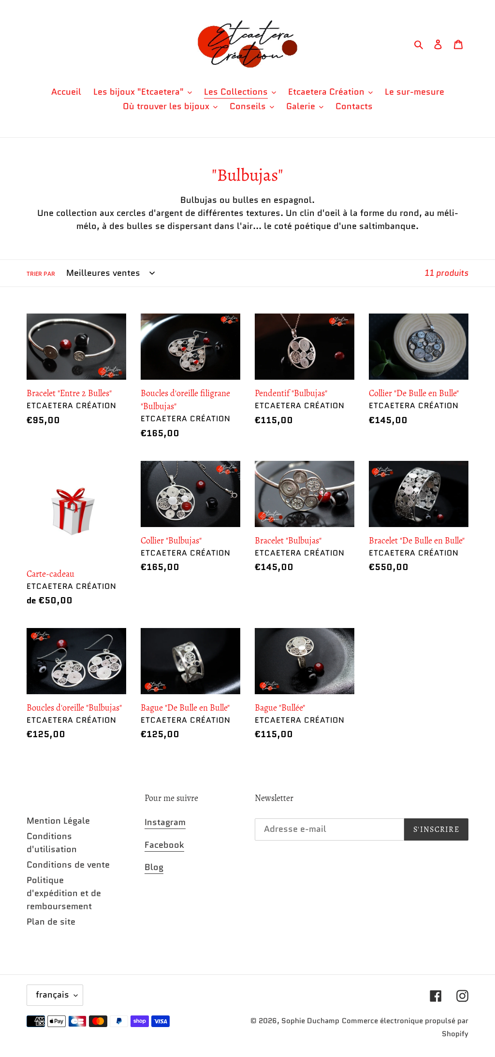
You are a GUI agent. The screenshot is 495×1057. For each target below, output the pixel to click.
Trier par (41, 274)
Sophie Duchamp (310, 1020)
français (52, 994)
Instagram (165, 822)
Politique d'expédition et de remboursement (64, 893)
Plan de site (51, 921)
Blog (154, 867)
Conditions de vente (68, 864)
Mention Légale (58, 820)
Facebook (164, 845)
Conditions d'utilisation (52, 843)
